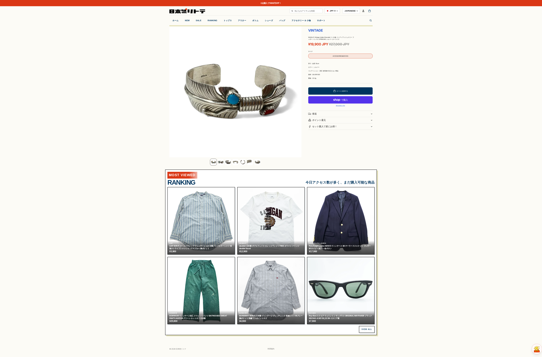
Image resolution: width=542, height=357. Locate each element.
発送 (314, 113)
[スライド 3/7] (228, 162)
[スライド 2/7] (221, 162)
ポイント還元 (319, 120)
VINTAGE (315, 30)
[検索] (292, 11)
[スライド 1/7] (213, 162)
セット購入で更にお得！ (324, 126)
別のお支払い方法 (340, 105)
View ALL (366, 329)
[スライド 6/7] (250, 162)
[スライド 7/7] (257, 162)
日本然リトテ (181, 349)
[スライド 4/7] (235, 162)
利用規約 (271, 349)
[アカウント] (363, 11)
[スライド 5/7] (243, 162)
